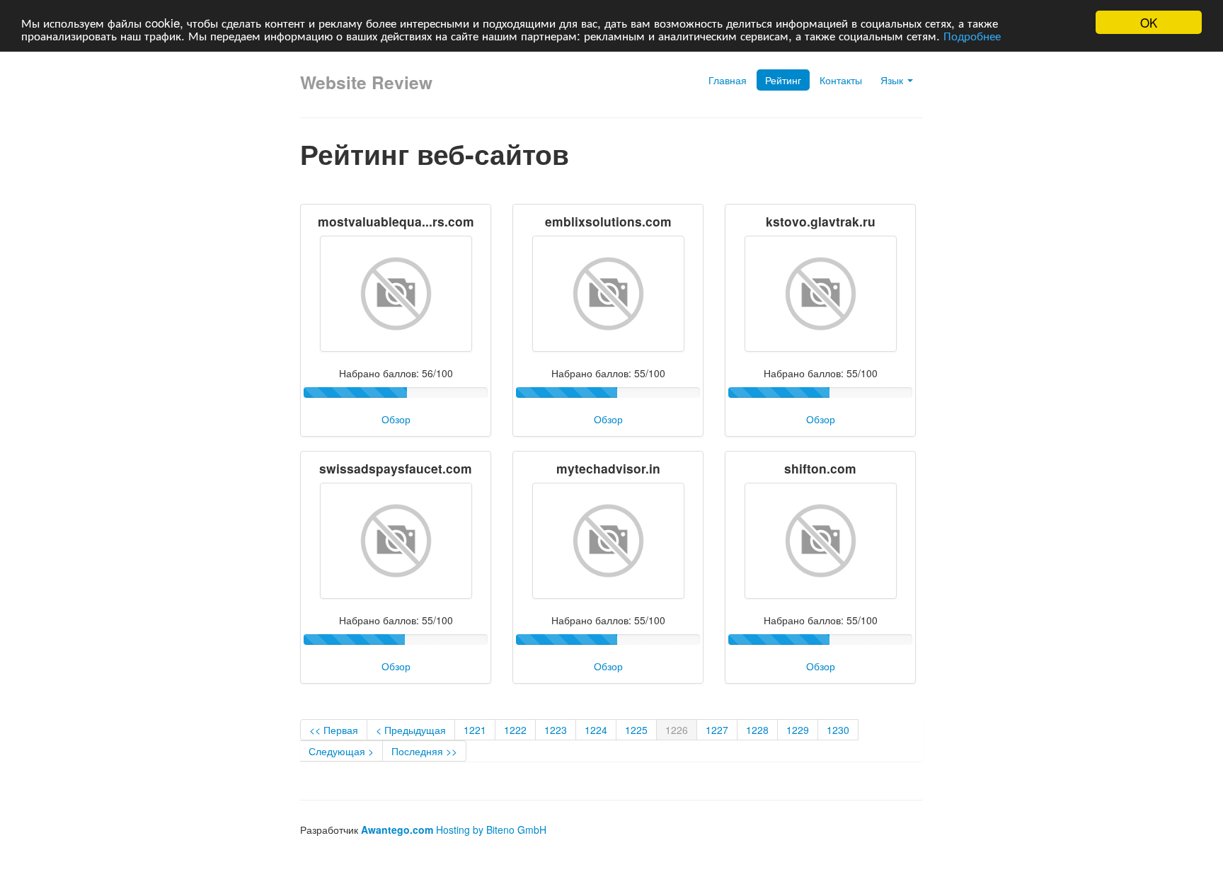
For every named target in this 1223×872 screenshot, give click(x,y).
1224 (596, 730)
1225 (636, 730)
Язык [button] (893, 80)
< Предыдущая (411, 730)
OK (1148, 22)
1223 (555, 730)
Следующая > (341, 751)
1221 (475, 730)
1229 (797, 730)
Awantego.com (397, 829)
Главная (727, 80)
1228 (757, 730)
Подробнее (972, 35)
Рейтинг (783, 80)
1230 (838, 730)
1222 (515, 730)
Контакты (841, 80)
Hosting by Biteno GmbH (491, 829)
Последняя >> (424, 751)
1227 (717, 730)
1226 (676, 730)
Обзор (395, 419)
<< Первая (333, 730)
